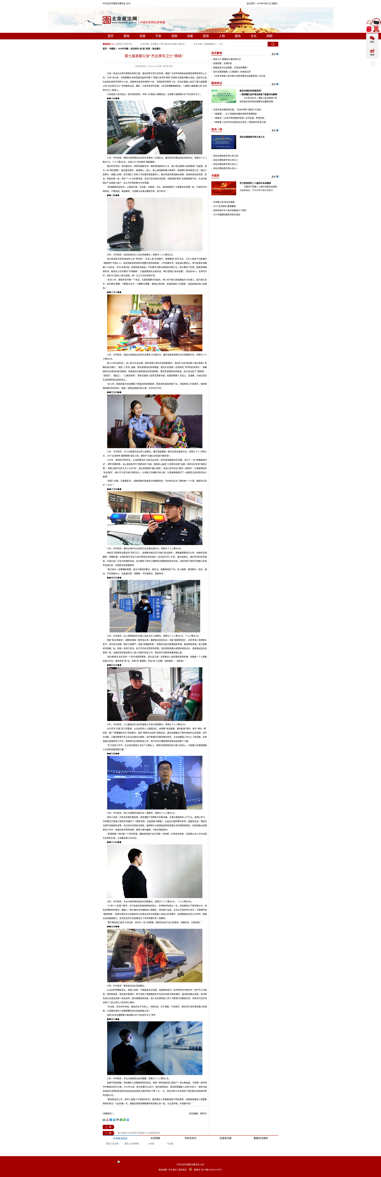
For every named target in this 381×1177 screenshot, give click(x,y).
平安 (158, 36)
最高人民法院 (112, 1144)
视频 (174, 36)
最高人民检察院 (131, 1144)
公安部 (151, 1144)
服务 (238, 36)
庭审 (206, 36)
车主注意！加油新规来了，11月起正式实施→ (201, 44)
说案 (190, 36)
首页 (111, 36)
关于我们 (172, 1170)
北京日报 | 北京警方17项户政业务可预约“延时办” (149, 44)
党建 (142, 36)
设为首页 (251, 3)
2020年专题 (123, 49)
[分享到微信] (124, 1120)
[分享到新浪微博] (107, 1120)
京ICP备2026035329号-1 (211, 1170)
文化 (254, 36)
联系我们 (182, 1170)
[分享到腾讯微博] (114, 1120)
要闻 (126, 36)
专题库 (112, 49)
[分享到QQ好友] (117, 1120)
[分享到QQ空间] (104, 1120)
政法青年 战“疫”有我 (140, 49)
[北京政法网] (134, 20)
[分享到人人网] (111, 1120)
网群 (270, 36)
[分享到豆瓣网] (121, 1120)
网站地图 (163, 1170)
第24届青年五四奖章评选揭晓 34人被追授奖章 (139, 1133)
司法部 (170, 1144)
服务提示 (107, 44)
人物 (222, 36)
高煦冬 (203, 1113)
